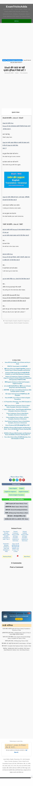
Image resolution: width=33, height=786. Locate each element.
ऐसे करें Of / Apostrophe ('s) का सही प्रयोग (17, 366)
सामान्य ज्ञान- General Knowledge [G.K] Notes (16, 509)
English (15, 320)
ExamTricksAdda (16, 6)
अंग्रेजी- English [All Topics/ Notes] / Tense (16, 503)
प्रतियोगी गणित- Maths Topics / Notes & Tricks (16, 506)
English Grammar (8, 323)
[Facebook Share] (10, 480)
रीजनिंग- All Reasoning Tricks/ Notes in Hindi (16, 512)
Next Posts (27, 556)
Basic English (9, 320)
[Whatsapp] (13, 480)
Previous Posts (7, 556)
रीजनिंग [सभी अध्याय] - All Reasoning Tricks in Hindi (16, 640)
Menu (16, 21)
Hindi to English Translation (21, 323)
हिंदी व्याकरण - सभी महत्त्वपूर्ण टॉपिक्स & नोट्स (16, 516)
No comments (24, 73)
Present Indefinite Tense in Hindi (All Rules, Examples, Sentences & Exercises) (24, 536)
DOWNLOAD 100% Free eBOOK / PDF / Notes (16, 519)
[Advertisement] (16, 39)
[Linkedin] (20, 480)
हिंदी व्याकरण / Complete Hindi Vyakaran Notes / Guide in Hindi (16, 645)
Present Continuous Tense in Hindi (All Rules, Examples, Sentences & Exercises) (15, 536)
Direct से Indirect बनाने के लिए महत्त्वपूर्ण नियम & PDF (17, 425)
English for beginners (23, 320)
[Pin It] (23, 480)
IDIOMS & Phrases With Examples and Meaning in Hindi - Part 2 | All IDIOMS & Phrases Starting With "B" (17, 429)
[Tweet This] (17, 480)
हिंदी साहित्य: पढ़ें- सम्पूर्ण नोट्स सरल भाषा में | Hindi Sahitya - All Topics (16, 643)
